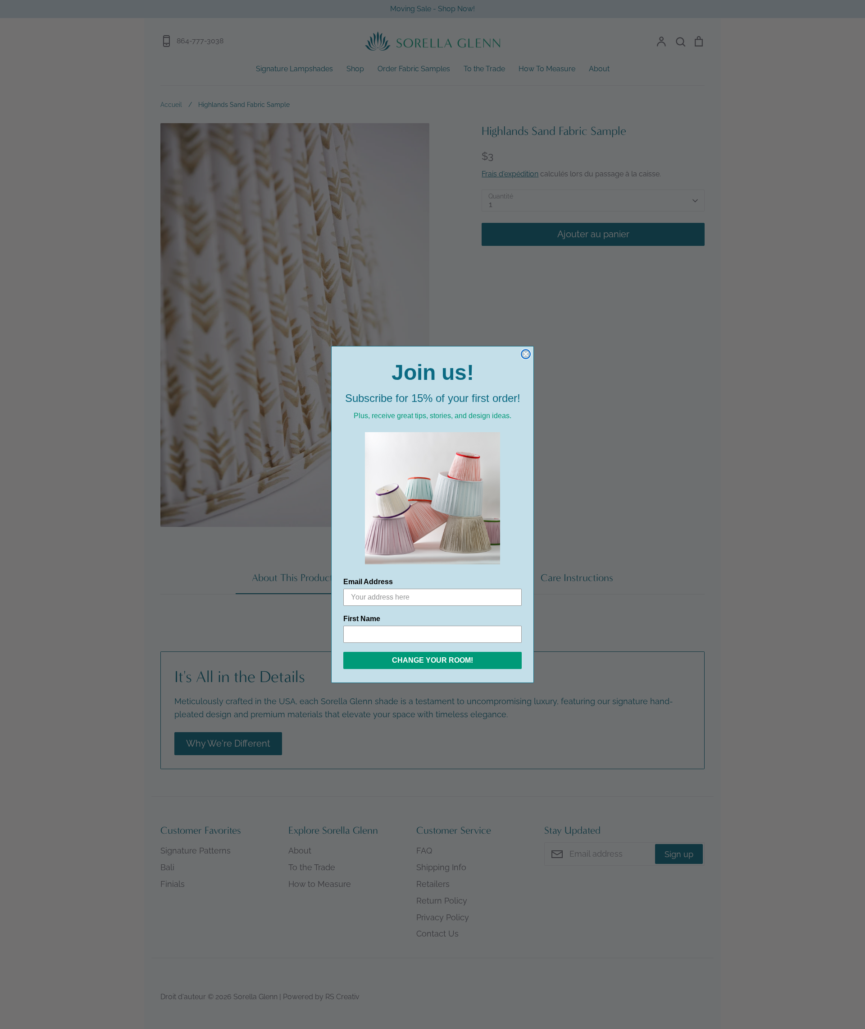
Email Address (368, 582)
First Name (361, 619)
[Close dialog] (525, 354)
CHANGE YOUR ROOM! (432, 660)
